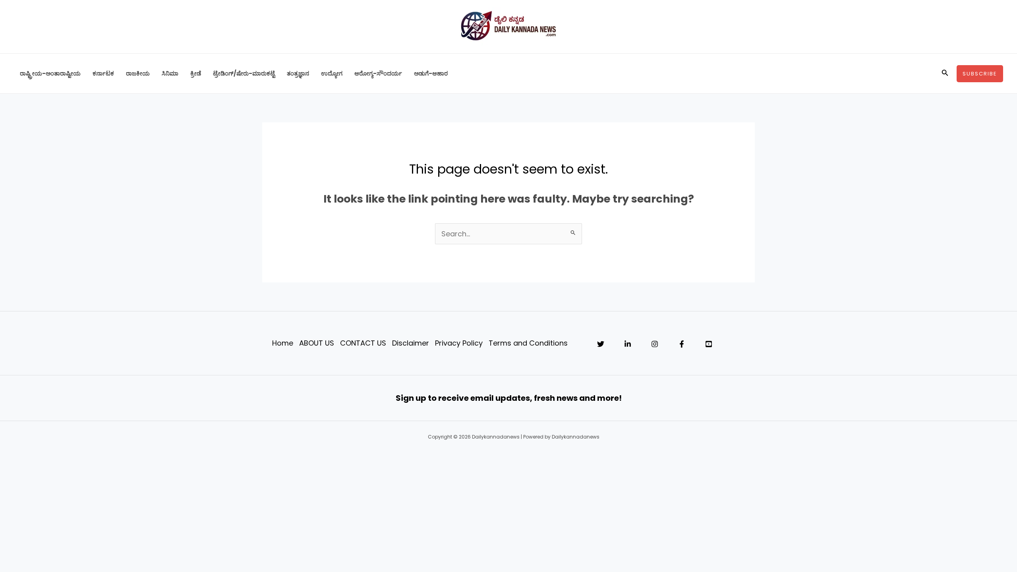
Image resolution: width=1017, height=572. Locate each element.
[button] (945, 73)
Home (282, 343)
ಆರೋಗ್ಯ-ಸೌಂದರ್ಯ (378, 73)
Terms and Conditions (528, 343)
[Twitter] (600, 344)
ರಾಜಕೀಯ (138, 73)
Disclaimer (410, 343)
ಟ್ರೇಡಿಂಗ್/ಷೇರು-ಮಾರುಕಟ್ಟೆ (244, 73)
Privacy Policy (459, 343)
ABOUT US (316, 343)
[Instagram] (654, 344)
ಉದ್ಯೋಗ (331, 73)
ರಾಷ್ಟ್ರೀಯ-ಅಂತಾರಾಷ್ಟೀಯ (50, 73)
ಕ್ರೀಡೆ (195, 73)
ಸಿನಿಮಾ (170, 73)
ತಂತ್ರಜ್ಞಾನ (298, 73)
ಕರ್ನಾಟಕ (103, 73)
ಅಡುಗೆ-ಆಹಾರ (431, 73)
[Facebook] (681, 344)
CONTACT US (363, 343)
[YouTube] (708, 344)
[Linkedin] (627, 344)
